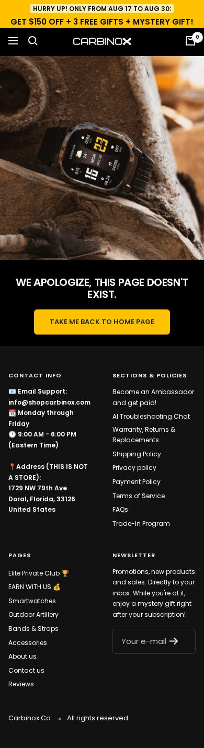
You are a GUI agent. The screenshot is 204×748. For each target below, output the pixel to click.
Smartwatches (32, 600)
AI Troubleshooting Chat (151, 416)
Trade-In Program (141, 523)
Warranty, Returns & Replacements (143, 435)
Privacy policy (134, 467)
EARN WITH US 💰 (34, 586)
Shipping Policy (136, 454)
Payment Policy (136, 481)
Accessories (27, 642)
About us (22, 656)
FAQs (120, 509)
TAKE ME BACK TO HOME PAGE (102, 322)
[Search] (33, 40)
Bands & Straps (33, 628)
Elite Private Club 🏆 (38, 573)
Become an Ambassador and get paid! (153, 397)
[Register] (177, 641)
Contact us (26, 670)
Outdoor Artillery (33, 614)
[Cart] (190, 40)
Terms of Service (138, 495)
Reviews (21, 684)
